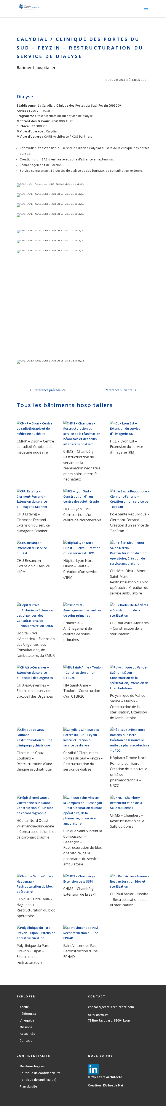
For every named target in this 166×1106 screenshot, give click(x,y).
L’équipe (27, 1020)
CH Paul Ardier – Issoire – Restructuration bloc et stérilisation (129, 899)
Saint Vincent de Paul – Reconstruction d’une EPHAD (81, 951)
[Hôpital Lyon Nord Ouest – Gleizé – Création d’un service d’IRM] (83, 548)
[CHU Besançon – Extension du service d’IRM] (36, 548)
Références (28, 1013)
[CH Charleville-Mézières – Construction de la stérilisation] (129, 610)
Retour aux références (126, 79)
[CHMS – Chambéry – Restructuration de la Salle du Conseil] (129, 803)
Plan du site (28, 1086)
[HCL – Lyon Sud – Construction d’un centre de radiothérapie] (83, 496)
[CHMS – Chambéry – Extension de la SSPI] (83, 879)
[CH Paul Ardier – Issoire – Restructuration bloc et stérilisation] (129, 881)
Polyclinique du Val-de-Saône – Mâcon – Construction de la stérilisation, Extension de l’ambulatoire (128, 706)
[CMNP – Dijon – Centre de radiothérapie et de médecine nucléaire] (36, 428)
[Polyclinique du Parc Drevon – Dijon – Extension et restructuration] (36, 933)
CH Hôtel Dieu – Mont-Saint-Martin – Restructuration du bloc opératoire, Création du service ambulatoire (129, 581)
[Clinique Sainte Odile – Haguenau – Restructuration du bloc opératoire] (36, 884)
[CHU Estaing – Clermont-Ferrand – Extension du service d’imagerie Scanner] (36, 499)
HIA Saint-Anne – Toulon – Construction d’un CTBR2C (81, 691)
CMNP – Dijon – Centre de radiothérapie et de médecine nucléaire (35, 447)
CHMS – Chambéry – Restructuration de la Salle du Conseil (127, 821)
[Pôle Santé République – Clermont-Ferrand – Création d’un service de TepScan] (129, 499)
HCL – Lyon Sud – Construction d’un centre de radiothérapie (82, 514)
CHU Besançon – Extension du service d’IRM (33, 566)
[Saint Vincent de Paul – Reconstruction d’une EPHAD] (83, 933)
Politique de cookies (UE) (38, 1079)
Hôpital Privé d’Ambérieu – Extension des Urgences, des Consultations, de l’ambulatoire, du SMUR (36, 644)
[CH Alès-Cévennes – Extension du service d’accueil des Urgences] (36, 672)
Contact (26, 1040)
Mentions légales (32, 1066)
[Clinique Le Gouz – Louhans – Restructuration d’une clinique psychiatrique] (36, 737)
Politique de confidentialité (40, 1073)
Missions (26, 1027)
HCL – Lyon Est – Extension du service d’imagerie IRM (126, 447)
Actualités (27, 1033)
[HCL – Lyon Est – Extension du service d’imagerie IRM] (129, 428)
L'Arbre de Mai (113, 1085)
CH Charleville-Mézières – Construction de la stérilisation (129, 628)
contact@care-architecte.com (111, 1007)
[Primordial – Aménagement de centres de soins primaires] (83, 610)
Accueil (25, 1007)
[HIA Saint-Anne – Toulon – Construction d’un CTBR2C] (83, 672)
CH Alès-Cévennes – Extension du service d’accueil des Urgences (35, 691)
